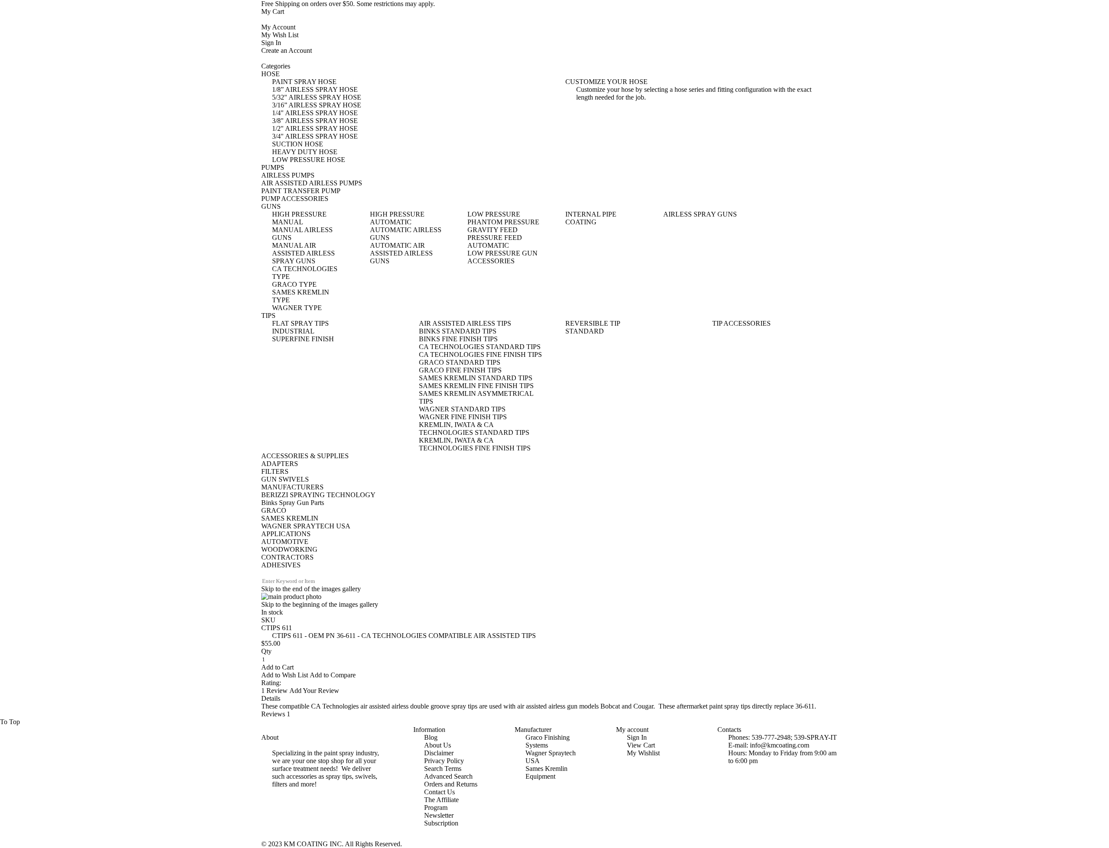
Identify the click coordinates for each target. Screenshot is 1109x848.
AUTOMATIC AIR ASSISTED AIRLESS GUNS (401, 253)
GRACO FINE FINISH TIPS (460, 370)
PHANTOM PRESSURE (503, 222)
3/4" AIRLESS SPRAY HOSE (315, 136)
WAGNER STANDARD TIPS (462, 409)
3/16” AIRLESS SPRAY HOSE (316, 105)
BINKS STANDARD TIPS (457, 331)
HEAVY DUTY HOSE (304, 151)
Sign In (271, 42)
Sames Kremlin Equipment (546, 772)
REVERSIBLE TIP (592, 323)
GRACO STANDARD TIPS (459, 362)
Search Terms (442, 768)
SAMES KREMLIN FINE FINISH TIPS (476, 385)
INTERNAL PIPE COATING (590, 218)
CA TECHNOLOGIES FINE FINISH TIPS (480, 354)
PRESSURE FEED (494, 237)
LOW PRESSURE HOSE (308, 159)
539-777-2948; (772, 737)
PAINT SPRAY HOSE (304, 81)
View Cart (641, 745)
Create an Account (286, 50)
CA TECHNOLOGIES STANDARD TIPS (480, 346)
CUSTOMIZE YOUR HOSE (606, 81)
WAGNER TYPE (297, 307)
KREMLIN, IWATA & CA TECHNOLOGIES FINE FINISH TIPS (475, 444)
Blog (431, 737)
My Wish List (279, 35)
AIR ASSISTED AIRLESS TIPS (465, 323)
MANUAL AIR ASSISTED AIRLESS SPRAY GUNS (303, 253)
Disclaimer (439, 753)
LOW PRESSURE (493, 214)
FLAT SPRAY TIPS (300, 323)
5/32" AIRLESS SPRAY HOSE (316, 97)
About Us (437, 745)
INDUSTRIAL (293, 331)
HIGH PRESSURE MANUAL (299, 218)
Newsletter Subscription (441, 819)
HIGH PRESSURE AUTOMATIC (397, 218)
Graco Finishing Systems (547, 741)
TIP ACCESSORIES (741, 323)
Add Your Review (314, 690)
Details (270, 698)
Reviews (275, 714)
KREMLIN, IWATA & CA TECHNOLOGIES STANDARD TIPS (474, 428)
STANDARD (584, 331)
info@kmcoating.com (779, 745)
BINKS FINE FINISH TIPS (458, 339)
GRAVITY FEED (492, 229)
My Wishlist (643, 753)
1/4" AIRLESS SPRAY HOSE (315, 113)
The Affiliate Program (441, 803)
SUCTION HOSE (297, 144)
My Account (278, 27)
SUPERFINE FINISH (303, 339)
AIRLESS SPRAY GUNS (700, 214)
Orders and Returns (450, 784)
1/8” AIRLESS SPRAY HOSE (315, 89)
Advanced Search (448, 776)
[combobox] (297, 581)
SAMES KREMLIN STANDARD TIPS (475, 378)
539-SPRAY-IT (815, 737)
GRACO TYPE (294, 284)
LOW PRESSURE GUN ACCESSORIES (502, 257)
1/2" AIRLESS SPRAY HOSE (315, 128)
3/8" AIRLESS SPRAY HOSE (315, 120)
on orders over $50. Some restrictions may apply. (348, 3)
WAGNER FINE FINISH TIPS (463, 417)
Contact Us (439, 792)
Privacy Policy (444, 760)
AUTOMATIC (488, 245)
